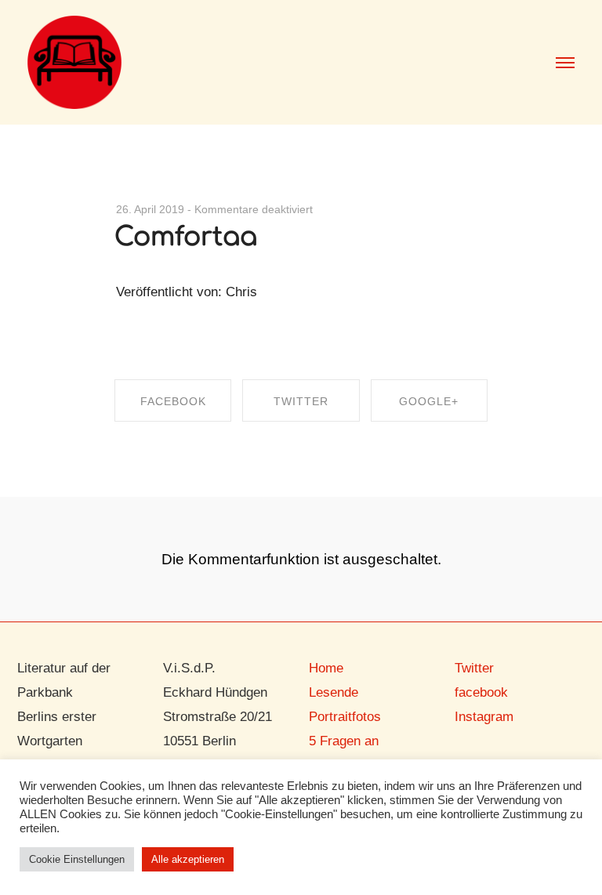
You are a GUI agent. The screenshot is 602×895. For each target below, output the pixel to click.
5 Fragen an (344, 741)
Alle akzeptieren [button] (187, 859)
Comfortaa (185, 237)
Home (326, 668)
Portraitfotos (345, 716)
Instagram (484, 716)
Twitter (474, 668)
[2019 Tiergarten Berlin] (74, 60)
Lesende (333, 692)
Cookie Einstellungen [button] (77, 859)
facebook (481, 692)
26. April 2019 (150, 209)
